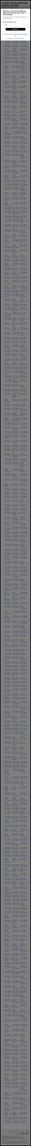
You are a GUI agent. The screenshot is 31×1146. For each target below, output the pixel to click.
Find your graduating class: (10, 22)
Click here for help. (19, 38)
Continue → (15, 29)
